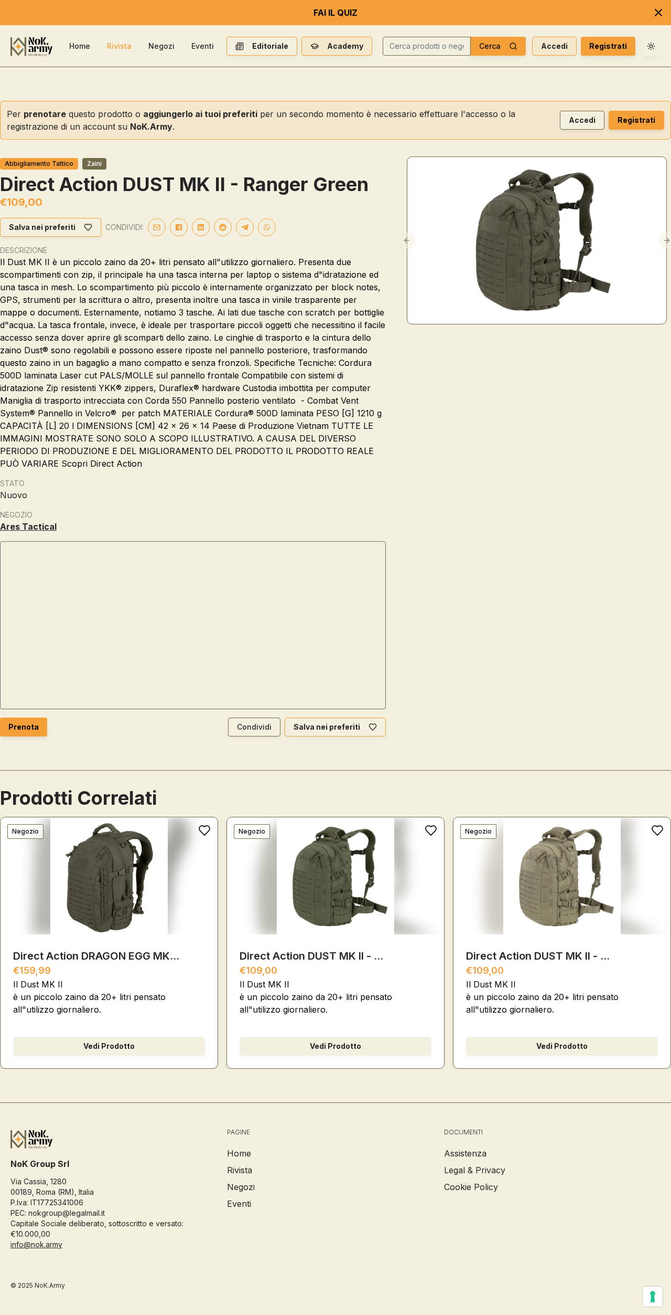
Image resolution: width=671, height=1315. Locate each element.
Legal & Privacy (474, 1170)
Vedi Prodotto (109, 1046)
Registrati (608, 45)
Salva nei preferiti (42, 227)
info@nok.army (36, 1244)
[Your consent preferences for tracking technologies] (653, 1297)
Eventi (202, 45)
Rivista (119, 45)
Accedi (554, 45)
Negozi (161, 45)
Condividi (254, 726)
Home (79, 45)
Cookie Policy (471, 1187)
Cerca (490, 45)
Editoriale (270, 45)
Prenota (23, 726)
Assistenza (465, 1153)
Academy (345, 45)
